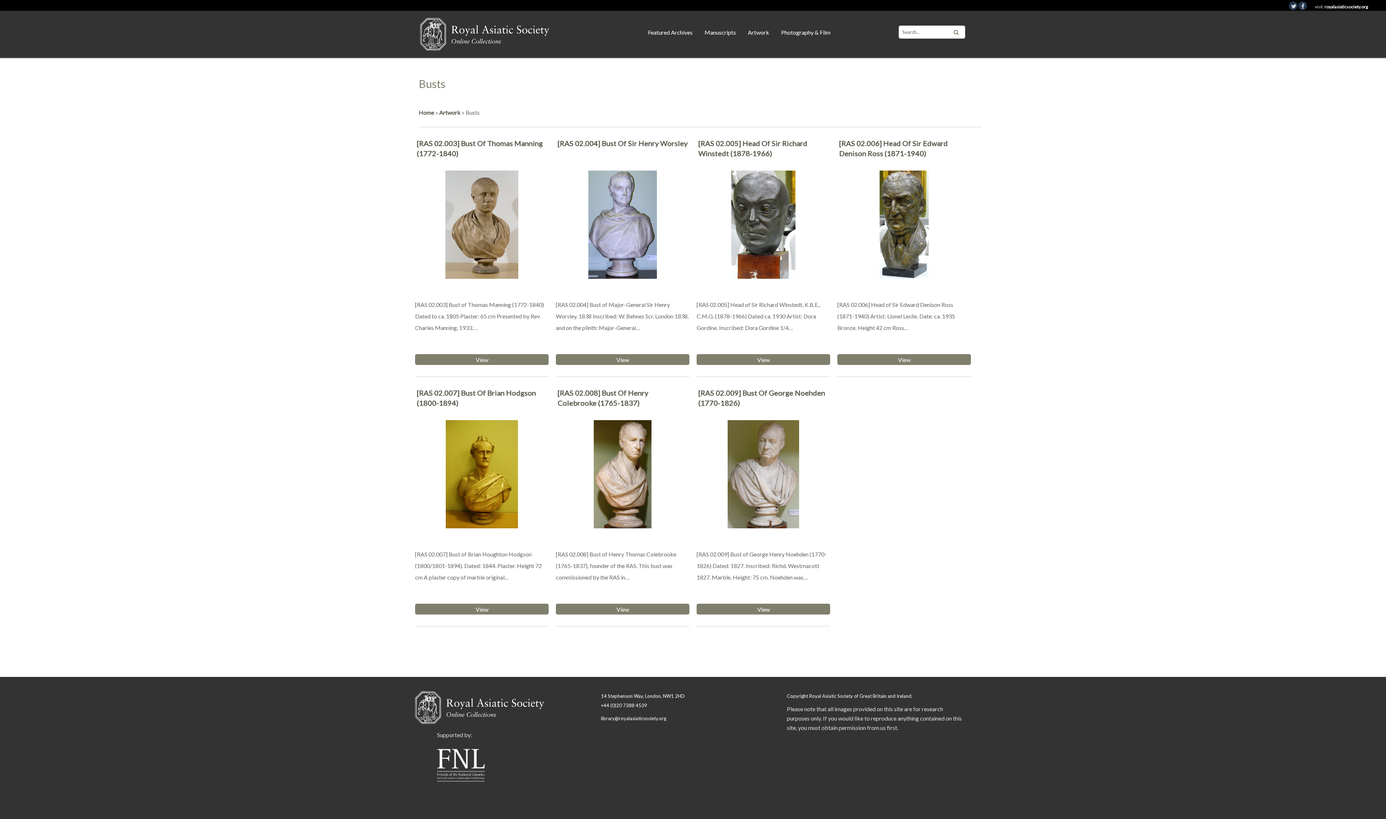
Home (426, 112)
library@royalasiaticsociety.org (633, 718)
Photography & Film (806, 32)
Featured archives (670, 32)
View (482, 359)
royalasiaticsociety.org (1346, 6)
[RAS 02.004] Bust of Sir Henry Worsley (623, 143)
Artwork (758, 32)
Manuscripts (720, 32)
